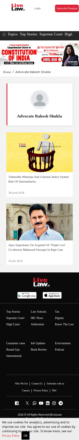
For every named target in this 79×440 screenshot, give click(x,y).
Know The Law (64, 324)
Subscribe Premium (67, 8)
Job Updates (38, 343)
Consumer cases (15, 343)
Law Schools (38, 311)
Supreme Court (51, 34)
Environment (63, 343)
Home (7, 72)
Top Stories (28, 34)
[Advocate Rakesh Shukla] (39, 99)
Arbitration (37, 324)
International (13, 355)
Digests (59, 318)
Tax (57, 311)
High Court (13, 324)
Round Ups (13, 349)
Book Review (39, 349)
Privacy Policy (11, 435)
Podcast (59, 349)
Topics (13, 34)
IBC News (37, 318)
